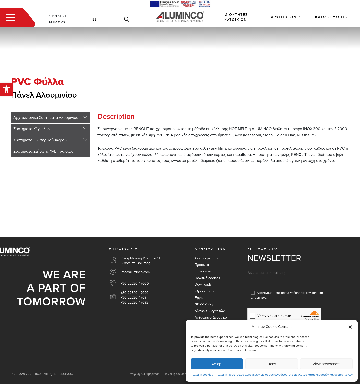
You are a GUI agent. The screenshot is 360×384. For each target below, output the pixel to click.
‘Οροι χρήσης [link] (205, 291)
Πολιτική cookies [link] (202, 374)
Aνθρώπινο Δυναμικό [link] (211, 318)
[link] (6, 89)
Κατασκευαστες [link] (331, 17)
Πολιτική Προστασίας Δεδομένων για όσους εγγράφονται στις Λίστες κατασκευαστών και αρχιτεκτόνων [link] (284, 374)
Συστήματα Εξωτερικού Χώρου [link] (40, 140)
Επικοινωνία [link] (204, 271)
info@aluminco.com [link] (135, 272)
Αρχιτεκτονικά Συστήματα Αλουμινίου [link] (45, 117)
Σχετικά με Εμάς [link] (207, 258)
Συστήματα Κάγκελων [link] (31, 128)
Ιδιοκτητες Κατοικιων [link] (236, 17)
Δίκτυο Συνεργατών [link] (210, 311)
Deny (271, 364)
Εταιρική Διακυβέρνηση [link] (144, 374)
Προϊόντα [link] (202, 265)
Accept (216, 364)
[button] (350, 326)
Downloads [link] (203, 284)
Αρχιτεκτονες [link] (286, 17)
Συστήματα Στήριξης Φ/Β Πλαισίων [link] (43, 151)
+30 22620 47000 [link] (135, 284)
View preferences (326, 364)
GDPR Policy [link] (204, 304)
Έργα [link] (199, 298)
